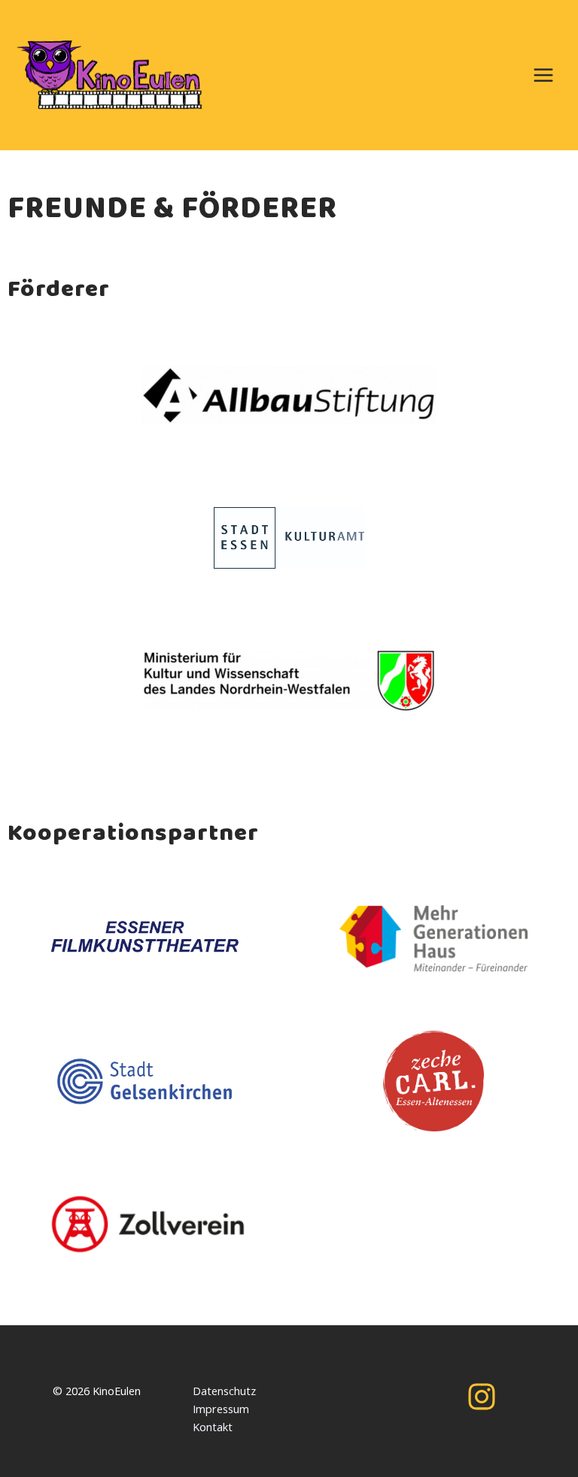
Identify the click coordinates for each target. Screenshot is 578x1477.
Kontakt (213, 1426)
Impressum (221, 1408)
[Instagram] (482, 1397)
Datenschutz (224, 1390)
